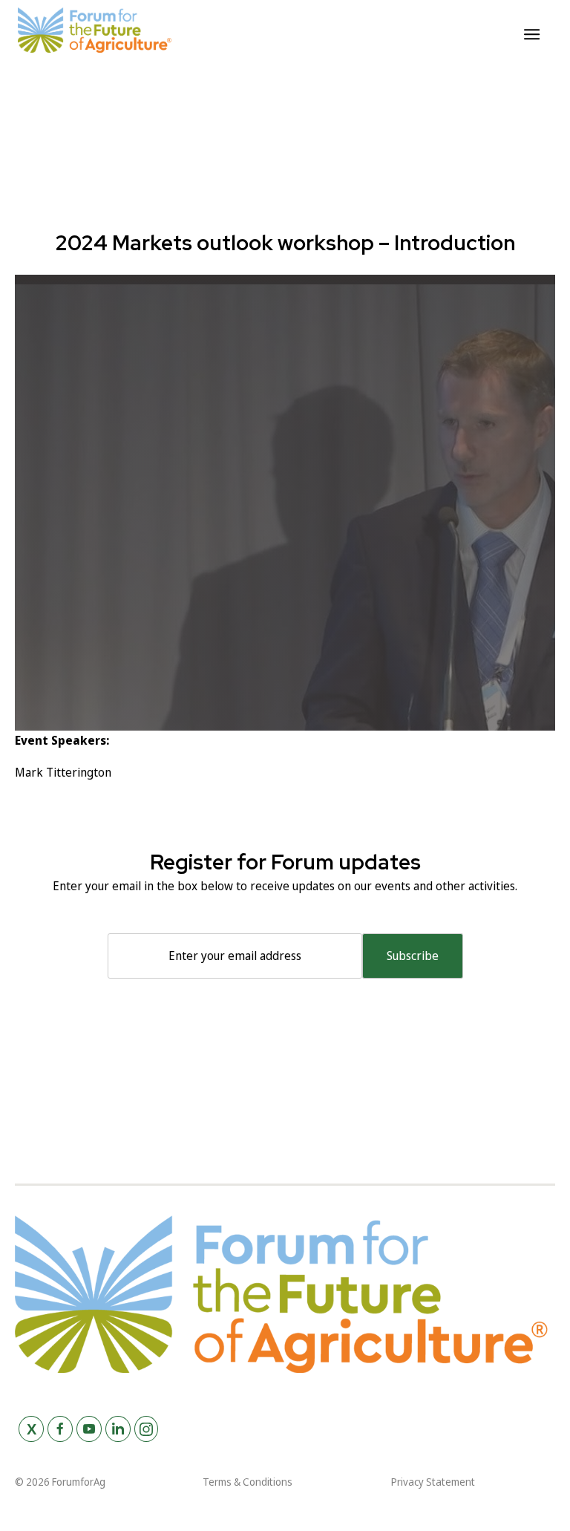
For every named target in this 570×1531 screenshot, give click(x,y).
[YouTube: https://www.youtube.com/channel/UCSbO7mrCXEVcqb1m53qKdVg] (89, 1429)
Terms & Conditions (247, 1482)
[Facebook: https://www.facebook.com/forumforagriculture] (60, 1429)
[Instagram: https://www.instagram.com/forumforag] (146, 1429)
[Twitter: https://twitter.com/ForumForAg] (31, 1429)
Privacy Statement (433, 1482)
